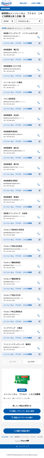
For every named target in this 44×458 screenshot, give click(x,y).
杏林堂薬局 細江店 (11, 148)
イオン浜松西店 (9, 99)
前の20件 (12, 362)
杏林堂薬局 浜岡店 (10, 181)
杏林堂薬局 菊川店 (11, 164)
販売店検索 (5, 437)
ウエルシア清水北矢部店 (12, 246)
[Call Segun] (39, 37)
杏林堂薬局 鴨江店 (11, 50)
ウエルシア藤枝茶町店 (12, 279)
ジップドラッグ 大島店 (12, 328)
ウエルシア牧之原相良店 (12, 312)
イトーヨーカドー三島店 (12, 82)
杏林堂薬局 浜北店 (11, 115)
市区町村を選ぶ (24, 21)
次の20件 (31, 362)
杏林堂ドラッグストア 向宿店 (15, 213)
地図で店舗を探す (23, 431)
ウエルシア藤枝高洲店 (12, 262)
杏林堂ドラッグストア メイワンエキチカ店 (20, 33)
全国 (11, 437)
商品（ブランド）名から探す (23, 411)
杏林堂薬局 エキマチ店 (12, 66)
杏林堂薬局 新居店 (10, 131)
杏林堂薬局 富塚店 (11, 197)
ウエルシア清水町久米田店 (13, 230)
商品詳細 (22, 390)
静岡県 (6, 21)
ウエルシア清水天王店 (12, 295)
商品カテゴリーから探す (23, 417)
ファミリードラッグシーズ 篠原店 (17, 344)
